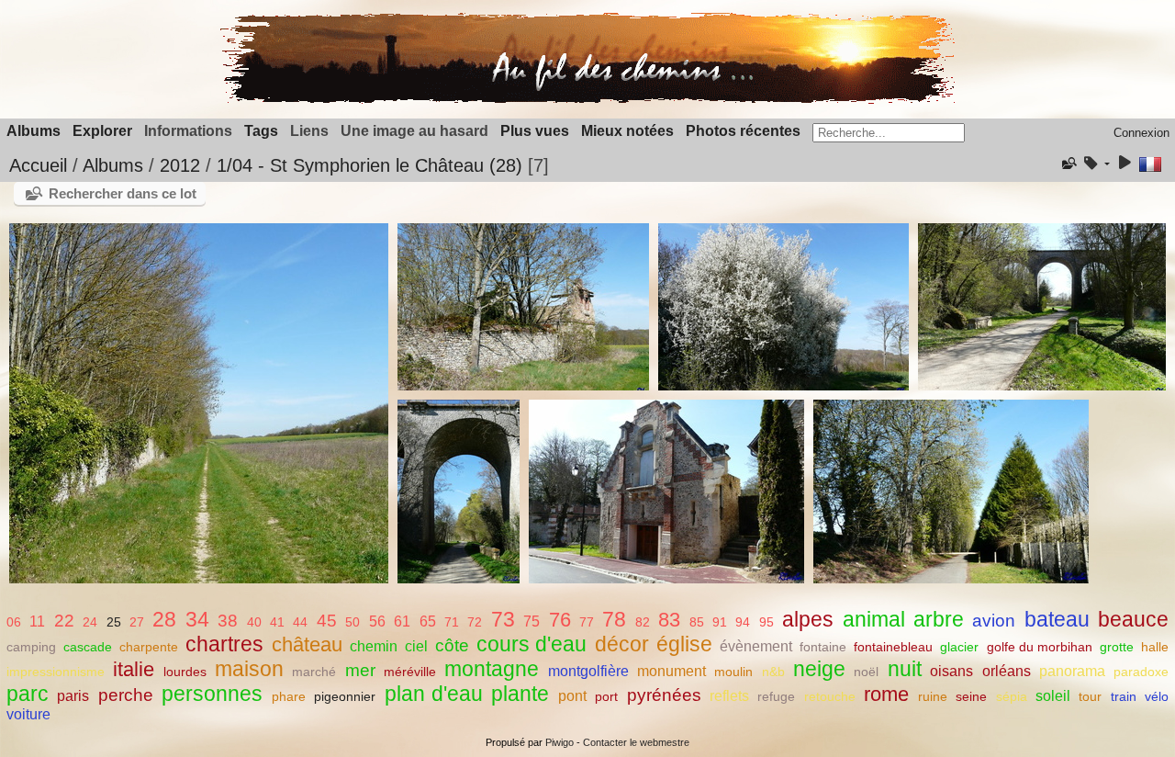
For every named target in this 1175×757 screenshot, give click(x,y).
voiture (28, 714)
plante (520, 694)
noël (866, 671)
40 (254, 622)
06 (13, 622)
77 (586, 622)
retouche (830, 696)
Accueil (38, 165)
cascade (87, 646)
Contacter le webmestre (636, 742)
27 (136, 622)
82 (642, 622)
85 (696, 622)
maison (249, 669)
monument (671, 671)
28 (164, 619)
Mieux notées (627, 131)
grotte (1117, 646)
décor (622, 644)
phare (289, 696)
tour (1090, 696)
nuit (905, 669)
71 (451, 622)
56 (377, 621)
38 (228, 620)
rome (886, 694)
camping (31, 646)
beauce (1133, 619)
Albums (33, 131)
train (1123, 696)
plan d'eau (434, 694)
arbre (938, 619)
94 (742, 622)
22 (64, 620)
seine (971, 696)
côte (452, 645)
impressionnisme (55, 671)
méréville (410, 671)
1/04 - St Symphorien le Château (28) (369, 165)
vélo (1157, 696)
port (606, 696)
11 (37, 621)
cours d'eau (531, 644)
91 (719, 622)
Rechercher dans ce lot (122, 193)
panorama (1072, 671)
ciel (416, 646)
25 (113, 622)
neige (819, 669)
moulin (733, 671)
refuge (776, 696)
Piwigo (559, 742)
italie (133, 669)
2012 (180, 165)
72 (474, 622)
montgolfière (588, 671)
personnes (212, 694)
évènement (756, 646)
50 (352, 622)
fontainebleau (893, 646)
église (684, 644)
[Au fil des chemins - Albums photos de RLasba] (587, 100)
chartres (224, 644)
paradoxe (1141, 671)
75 (531, 621)
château (307, 644)
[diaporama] (1124, 164)
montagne (491, 669)
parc (27, 694)
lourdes (185, 671)
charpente (148, 646)
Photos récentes (743, 131)
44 (300, 622)
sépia (1011, 696)
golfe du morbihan (1039, 646)
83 (669, 619)
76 (560, 619)
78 (614, 619)
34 (197, 619)
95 (766, 622)
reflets (729, 696)
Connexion (1141, 133)
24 (90, 622)
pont (572, 696)
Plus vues (534, 131)
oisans (951, 671)
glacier (959, 646)
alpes (808, 619)
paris (73, 696)
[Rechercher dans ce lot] (1067, 164)
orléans (1006, 671)
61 (402, 621)
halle (1155, 646)
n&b (773, 671)
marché (314, 671)
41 (277, 622)
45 (327, 620)
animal (874, 619)
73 (503, 619)
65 (428, 621)
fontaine (823, 646)
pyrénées (664, 695)
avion (993, 620)
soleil (1052, 696)
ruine (932, 696)
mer (360, 670)
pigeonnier (344, 696)
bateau (1057, 619)
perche (125, 695)
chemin (373, 646)
